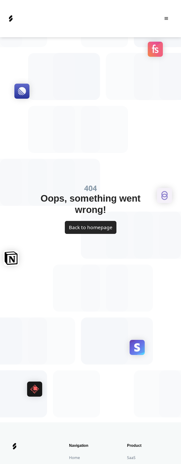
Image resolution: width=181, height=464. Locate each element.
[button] (166, 19)
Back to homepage (90, 227)
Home (74, 457)
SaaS (131, 457)
